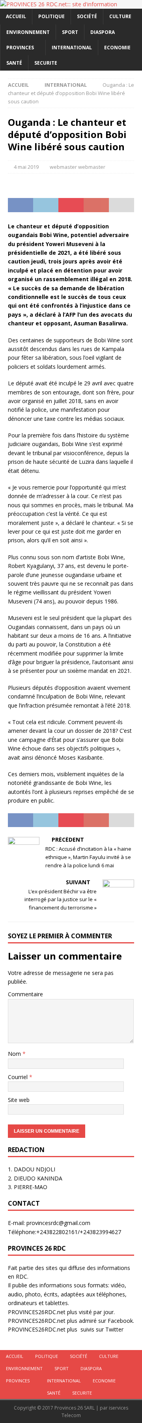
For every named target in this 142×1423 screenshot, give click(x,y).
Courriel (18, 1077)
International (72, 47)
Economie (117, 47)
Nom (15, 1053)
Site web (19, 1100)
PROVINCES (20, 47)
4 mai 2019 (26, 166)
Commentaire (25, 994)
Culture (120, 16)
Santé (14, 63)
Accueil (16, 16)
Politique (51, 16)
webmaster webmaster (77, 166)
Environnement (28, 32)
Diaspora (102, 32)
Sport (70, 32)
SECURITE (45, 63)
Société (87, 16)
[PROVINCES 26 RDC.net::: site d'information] (58, 4)
